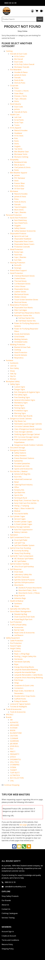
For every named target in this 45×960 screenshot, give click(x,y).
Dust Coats (18, 62)
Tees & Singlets (20, 207)
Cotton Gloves (19, 286)
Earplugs (17, 268)
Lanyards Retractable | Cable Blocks (28, 675)
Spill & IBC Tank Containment (21, 556)
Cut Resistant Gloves (22, 284)
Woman (13, 379)
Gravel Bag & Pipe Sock (23, 619)
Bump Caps (18, 252)
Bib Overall (18, 59)
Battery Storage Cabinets (20, 527)
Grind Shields (19, 336)
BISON (12, 730)
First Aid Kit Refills (21, 514)
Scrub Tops (18, 122)
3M (11, 720)
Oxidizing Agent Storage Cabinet (27, 434)
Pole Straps (18, 680)
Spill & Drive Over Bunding (20, 548)
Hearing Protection (17, 262)
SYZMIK (13, 767)
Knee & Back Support (18, 270)
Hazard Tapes (15, 646)
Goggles (17, 225)
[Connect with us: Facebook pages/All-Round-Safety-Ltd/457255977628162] (14, 847)
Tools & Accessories (13, 709)
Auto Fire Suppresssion (23, 529)
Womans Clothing (21, 157)
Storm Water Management (20, 611)
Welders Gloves (20, 297)
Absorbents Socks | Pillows (29, 593)
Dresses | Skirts (20, 96)
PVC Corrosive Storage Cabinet (26, 437)
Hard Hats (18, 255)
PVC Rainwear (19, 178)
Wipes (16, 606)
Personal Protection (14, 215)
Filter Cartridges (20, 310)
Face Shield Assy (20, 220)
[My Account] (32, 10)
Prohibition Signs (21, 410)
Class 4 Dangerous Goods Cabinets (28, 429)
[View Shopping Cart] (29, 847)
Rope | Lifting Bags (22, 654)
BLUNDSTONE (16, 733)
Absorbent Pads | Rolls (27, 590)
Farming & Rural (20, 498)
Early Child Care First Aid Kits (25, 503)
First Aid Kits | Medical (18, 471)
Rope (16, 664)
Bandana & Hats (20, 162)
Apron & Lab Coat (21, 236)
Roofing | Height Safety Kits (25, 656)
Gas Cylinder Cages (17, 516)
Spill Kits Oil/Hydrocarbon (24, 582)
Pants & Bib (18, 80)
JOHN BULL (14, 746)
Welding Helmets (21, 339)
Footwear (9, 360)
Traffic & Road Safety (18, 625)
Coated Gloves (19, 278)
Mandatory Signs (21, 403)
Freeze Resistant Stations (24, 458)
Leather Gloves (20, 291)
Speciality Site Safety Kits (19, 609)
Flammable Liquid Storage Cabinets (28, 424)
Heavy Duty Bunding (22, 553)
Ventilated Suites (20, 342)
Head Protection (16, 249)
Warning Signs (20, 413)
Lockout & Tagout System (20, 704)
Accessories (18, 627)
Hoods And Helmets (22, 334)
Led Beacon (18, 635)
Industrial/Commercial (23, 479)
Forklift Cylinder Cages (23, 521)
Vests (16, 180)
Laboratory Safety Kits (23, 574)
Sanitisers (18, 603)
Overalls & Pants (20, 112)
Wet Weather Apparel (18, 173)
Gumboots (14, 363)
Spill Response (15, 569)
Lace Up (13, 366)
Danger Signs (19, 389)
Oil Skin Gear (19, 188)
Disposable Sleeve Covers (24, 244)
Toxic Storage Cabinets (23, 432)
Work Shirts (19, 210)
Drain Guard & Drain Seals (24, 617)
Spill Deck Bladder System (24, 545)
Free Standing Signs (22, 397)
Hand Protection (16, 273)
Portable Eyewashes (22, 463)
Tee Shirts (18, 149)
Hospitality (14, 159)
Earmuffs (17, 265)
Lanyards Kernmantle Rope (25, 672)
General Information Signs (24, 400)
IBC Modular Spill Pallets (23, 558)
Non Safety (14, 368)
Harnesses (18, 659)
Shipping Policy (8, 949)
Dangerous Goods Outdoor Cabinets (28, 445)
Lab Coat (17, 117)
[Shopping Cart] (37, 10)
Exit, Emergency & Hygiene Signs (27, 392)
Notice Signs (19, 405)
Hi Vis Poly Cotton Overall (24, 64)
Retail (16, 482)
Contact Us (6, 909)
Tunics (16, 125)
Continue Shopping (11, 785)
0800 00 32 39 (10, 882)
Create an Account (9, 936)
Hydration (14, 535)
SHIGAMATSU (15, 759)
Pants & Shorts (20, 202)
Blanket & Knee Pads (22, 347)
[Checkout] (41, 10)
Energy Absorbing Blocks (24, 667)
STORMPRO (14, 765)
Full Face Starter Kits (26, 318)
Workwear (14, 191)
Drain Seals (18, 572)
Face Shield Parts (20, 223)
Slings (16, 683)
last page (23, 825)
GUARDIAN (14, 741)
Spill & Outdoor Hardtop (19, 564)
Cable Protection (16, 640)
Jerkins (17, 109)
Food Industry (15, 104)
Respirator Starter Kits (23, 315)
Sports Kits (18, 495)
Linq (11, 780)
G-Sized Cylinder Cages (23, 524)
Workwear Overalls (21, 67)
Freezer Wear (19, 183)
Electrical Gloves (20, 302)
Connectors (18, 688)
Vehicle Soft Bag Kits (22, 474)
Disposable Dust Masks (23, 307)
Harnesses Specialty (22, 662)
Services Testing (8, 918)
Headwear (18, 133)
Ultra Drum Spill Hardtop (24, 566)
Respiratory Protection (19, 305)
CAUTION (14, 736)
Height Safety (15, 648)
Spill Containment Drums (20, 537)
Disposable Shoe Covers (23, 241)
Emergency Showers (18, 450)
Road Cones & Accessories (24, 632)
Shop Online (22, 31)
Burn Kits (18, 477)
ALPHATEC (14, 722)
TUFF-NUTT (15, 773)
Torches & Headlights (18, 706)
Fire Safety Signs (20, 395)
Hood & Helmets (20, 355)
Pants (16, 141)
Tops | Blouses (20, 99)
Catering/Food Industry (23, 485)
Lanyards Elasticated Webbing (26, 669)
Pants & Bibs (19, 186)
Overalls (17, 77)
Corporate (14, 85)
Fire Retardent (15, 69)
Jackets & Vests (20, 75)
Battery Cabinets (20, 532)
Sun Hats (17, 260)
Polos (16, 88)
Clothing (9, 51)
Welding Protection (17, 344)
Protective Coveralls (22, 247)
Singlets (17, 146)
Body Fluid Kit (19, 595)
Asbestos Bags (20, 598)
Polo (16, 138)
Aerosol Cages (20, 519)
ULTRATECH (15, 775)
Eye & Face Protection (18, 218)
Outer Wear (18, 93)
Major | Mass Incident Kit (24, 508)
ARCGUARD (14, 725)
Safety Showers (20, 455)
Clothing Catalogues (10, 913)
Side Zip (13, 373)
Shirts (16, 101)
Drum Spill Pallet (20, 540)
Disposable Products (18, 233)
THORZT (13, 770)
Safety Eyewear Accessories (25, 231)
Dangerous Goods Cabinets (21, 418)
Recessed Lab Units (21, 466)
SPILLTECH (14, 762)
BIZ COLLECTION (17, 778)
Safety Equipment (13, 638)
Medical (17, 511)
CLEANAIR (14, 738)
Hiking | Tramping (21, 506)
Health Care (14, 114)
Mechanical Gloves (21, 294)
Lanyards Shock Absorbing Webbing (28, 677)
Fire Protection (16, 643)
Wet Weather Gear (21, 151)
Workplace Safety (13, 381)
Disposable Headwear (22, 239)
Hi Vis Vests (18, 136)
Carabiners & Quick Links (24, 685)
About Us (5, 905)
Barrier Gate (19, 630)
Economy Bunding (21, 551)
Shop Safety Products (10, 896)
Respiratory (18, 358)
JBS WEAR (14, 744)
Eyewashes (18, 461)
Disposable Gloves (21, 289)
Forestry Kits (19, 490)
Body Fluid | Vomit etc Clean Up (26, 500)
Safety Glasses (20, 228)
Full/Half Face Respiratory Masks (27, 313)
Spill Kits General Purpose (24, 580)
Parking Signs (19, 408)
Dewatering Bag (20, 614)
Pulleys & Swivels (20, 701)
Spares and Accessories (23, 469)
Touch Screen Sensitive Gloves (26, 299)
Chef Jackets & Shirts (22, 167)
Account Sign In (8, 931)
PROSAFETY (14, 754)
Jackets (17, 175)
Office (16, 487)
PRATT (12, 751)
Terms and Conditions (10, 940)
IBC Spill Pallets (20, 561)
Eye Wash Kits (19, 492)
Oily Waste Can (20, 421)
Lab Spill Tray (19, 543)
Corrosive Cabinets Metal (24, 426)
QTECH (13, 757)
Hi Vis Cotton (19, 56)
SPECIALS (9, 714)
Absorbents (18, 585)
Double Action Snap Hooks (24, 696)
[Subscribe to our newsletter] (19, 847)
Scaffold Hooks (20, 699)
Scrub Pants (19, 120)
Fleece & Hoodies (21, 130)
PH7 (11, 749)
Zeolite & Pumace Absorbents (30, 588)
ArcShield (13, 728)
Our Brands (6, 900)
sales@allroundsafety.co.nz (15, 886)
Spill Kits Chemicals (21, 577)
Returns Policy (7, 944)
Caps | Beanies (20, 212)
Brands (9, 717)
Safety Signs (15, 384)
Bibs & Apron (19, 165)
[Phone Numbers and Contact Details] (24, 847)
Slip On (13, 376)
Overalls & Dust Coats (18, 54)
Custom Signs (19, 387)
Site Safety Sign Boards (23, 416)
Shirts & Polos (19, 83)
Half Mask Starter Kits (27, 321)
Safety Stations (20, 453)
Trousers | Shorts (21, 91)
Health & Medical (16, 601)
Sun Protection (16, 622)
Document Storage (17, 447)
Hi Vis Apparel (15, 128)
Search (40, 19)
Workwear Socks (20, 154)
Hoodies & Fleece (21, 72)
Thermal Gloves (20, 281)
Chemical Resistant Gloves (24, 276)
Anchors (17, 651)
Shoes (12, 371)
